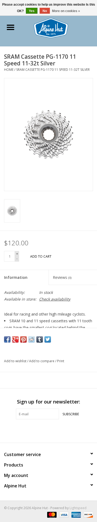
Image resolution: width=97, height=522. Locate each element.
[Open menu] (10, 27)
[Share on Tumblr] (39, 339)
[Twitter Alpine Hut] (48, 430)
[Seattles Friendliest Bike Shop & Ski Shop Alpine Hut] (59, 27)
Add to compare (42, 361)
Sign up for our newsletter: (48, 402)
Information (15, 277)
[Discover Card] (87, 514)
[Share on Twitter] (47, 339)
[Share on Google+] (15, 339)
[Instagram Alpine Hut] (58, 430)
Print (60, 361)
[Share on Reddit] (31, 339)
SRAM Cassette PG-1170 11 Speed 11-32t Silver (53, 69)
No (45, 11)
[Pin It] (23, 339)
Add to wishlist (15, 361)
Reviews (62, 277)
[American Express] (76, 514)
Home (8, 69)
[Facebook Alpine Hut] (38, 430)
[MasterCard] (51, 514)
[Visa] (63, 514)
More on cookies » (66, 11)
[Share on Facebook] (7, 339)
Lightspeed (78, 508)
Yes (31, 11)
